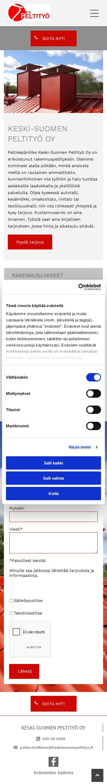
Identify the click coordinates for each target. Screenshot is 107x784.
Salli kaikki (53, 463)
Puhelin (16, 508)
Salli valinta (53, 478)
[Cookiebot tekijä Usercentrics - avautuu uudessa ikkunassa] (78, 287)
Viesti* (16, 529)
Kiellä (54, 493)
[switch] (93, 393)
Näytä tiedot (80, 447)
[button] (94, 13)
